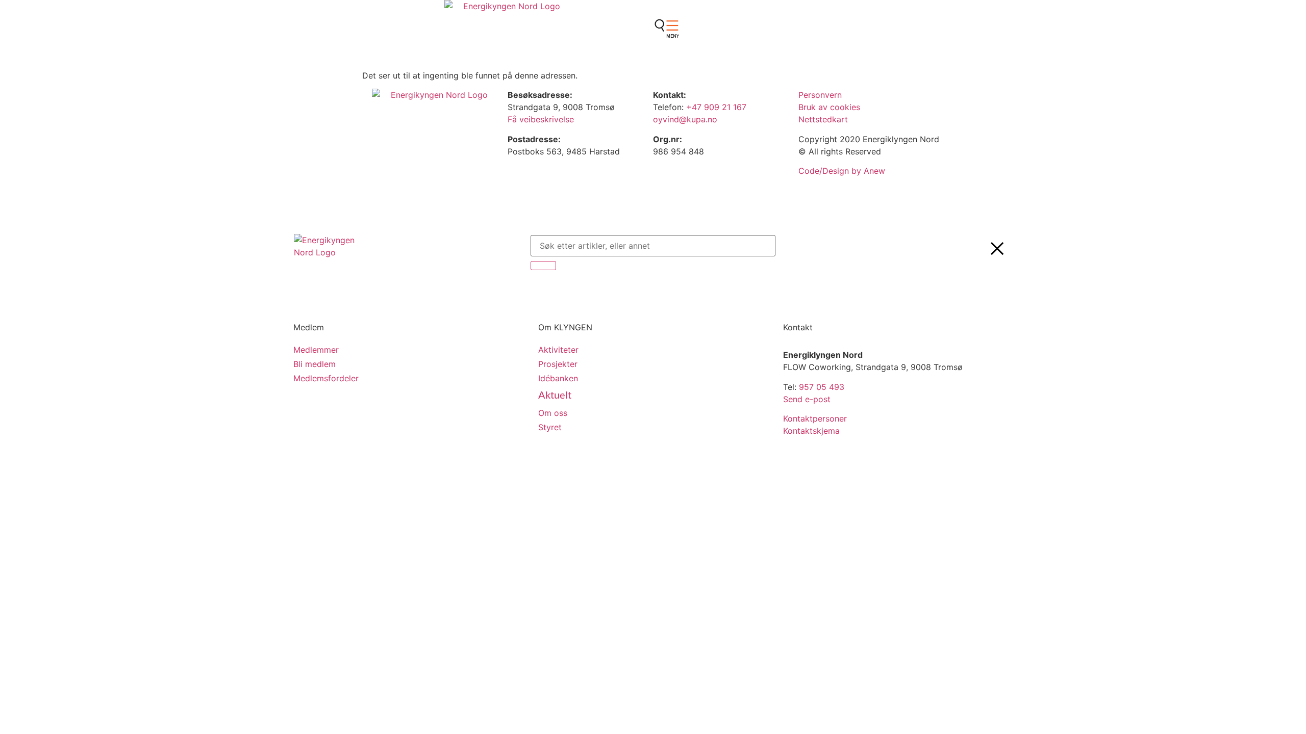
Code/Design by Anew (841, 171)
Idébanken (558, 378)
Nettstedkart (823, 119)
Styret (550, 427)
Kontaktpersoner (815, 418)
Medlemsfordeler (326, 378)
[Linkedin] (666, 56)
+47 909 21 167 (716, 107)
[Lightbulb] (666, 85)
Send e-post (807, 399)
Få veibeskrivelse (541, 119)
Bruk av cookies (829, 107)
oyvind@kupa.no (686, 119)
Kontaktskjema (811, 431)
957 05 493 (821, 387)
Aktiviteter (558, 350)
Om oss (552, 413)
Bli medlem (314, 364)
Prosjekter (557, 364)
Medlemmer (316, 350)
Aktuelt (554, 395)
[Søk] (543, 265)
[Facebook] (666, 28)
